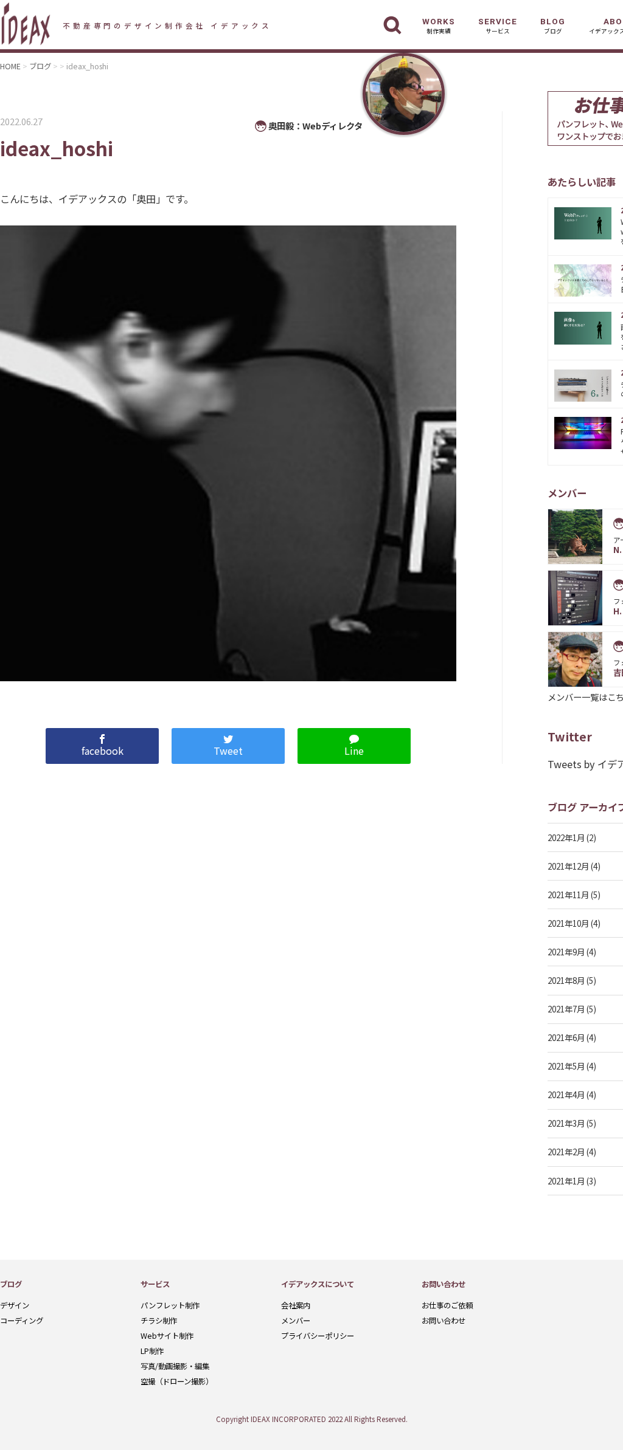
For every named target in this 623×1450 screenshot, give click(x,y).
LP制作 (152, 1350)
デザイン (14, 1305)
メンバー (295, 1320)
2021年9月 (566, 952)
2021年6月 (566, 1037)
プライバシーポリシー (317, 1335)
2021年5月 (566, 1066)
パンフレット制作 (170, 1305)
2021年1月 (566, 1181)
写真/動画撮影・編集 (175, 1366)
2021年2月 (566, 1152)
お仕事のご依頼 (447, 1305)
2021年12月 (568, 866)
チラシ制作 (159, 1320)
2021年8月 (566, 980)
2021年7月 (566, 1009)
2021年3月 (566, 1123)
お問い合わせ (443, 1320)
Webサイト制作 (167, 1335)
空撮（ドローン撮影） (177, 1381)
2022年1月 (566, 837)
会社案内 (295, 1305)
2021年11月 (568, 894)
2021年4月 (566, 1094)
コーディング (21, 1320)
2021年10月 (568, 923)
